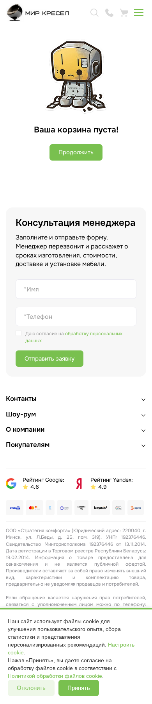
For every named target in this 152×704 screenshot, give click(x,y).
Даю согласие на (73, 337)
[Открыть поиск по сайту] (94, 12)
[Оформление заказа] (124, 12)
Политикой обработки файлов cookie (55, 676)
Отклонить (31, 687)
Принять (78, 687)
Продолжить (76, 152)
